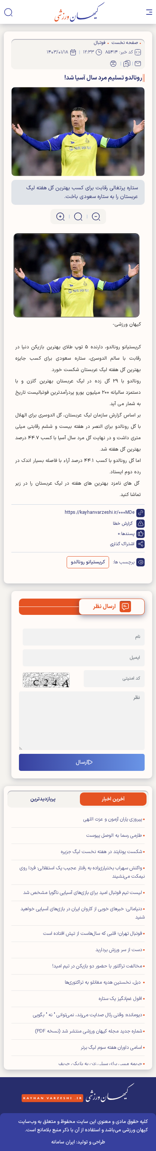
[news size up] (60, 216)
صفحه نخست (125, 42)
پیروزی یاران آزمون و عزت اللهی (112, 819)
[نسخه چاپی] (113, 63)
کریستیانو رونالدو (88, 562)
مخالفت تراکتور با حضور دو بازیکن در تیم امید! (97, 966)
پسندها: (127, 533)
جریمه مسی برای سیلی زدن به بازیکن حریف (100, 1064)
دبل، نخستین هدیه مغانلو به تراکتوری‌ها (103, 982)
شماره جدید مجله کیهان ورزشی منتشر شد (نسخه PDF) (88, 1031)
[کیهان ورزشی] (80, 12)
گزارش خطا (123, 523)
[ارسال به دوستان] (138, 63)
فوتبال (100, 42)
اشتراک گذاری (122, 544)
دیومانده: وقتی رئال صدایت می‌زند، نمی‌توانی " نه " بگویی (87, 1015)
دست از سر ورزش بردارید (118, 950)
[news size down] (96, 216)
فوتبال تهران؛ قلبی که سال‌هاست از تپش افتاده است (92, 933)
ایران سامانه (63, 1142)
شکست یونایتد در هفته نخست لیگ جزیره (101, 852)
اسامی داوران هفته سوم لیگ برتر (111, 1047)
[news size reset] (78, 216)
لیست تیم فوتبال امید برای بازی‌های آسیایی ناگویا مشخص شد (82, 893)
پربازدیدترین (43, 799)
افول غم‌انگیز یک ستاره (120, 999)
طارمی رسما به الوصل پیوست (114, 835)
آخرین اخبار (113, 799)
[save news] (127, 63)
